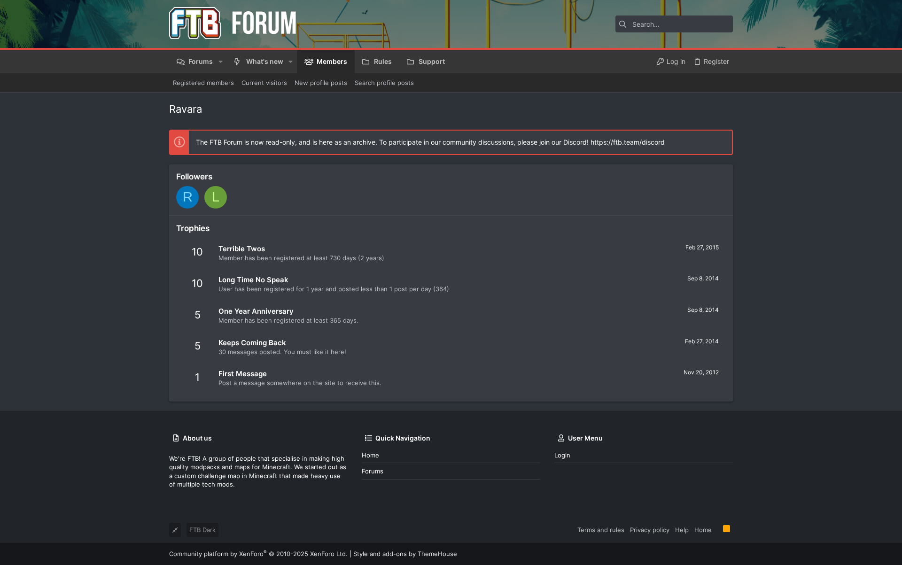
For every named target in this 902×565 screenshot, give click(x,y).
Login (562, 455)
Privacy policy (649, 530)
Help (682, 530)
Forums (372, 471)
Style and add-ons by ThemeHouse (405, 553)
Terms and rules (600, 530)
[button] (220, 61)
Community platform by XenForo (258, 553)
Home (370, 455)
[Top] (717, 529)
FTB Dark (202, 530)
